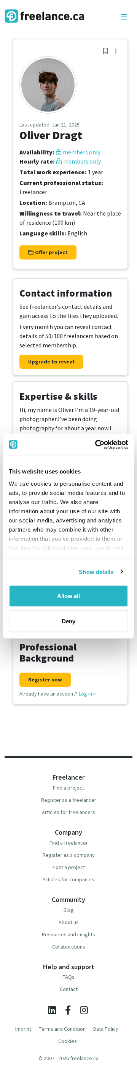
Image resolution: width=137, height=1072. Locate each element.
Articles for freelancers (68, 812)
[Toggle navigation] (124, 17)
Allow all (68, 596)
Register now (45, 679)
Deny (68, 621)
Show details (96, 571)
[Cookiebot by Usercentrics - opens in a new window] (96, 444)
